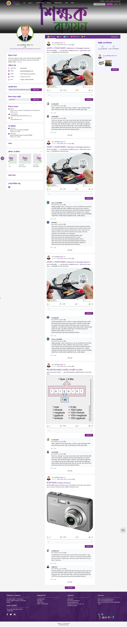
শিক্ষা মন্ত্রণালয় (39, 600)
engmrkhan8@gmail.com (26, 71)
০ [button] (78, 90)
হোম (24, 2)
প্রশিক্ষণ (72, 2)
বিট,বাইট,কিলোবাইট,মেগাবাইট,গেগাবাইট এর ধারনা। (65, 370)
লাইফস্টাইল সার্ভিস (40, 2)
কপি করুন (37, 89)
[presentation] (9, 161)
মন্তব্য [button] (55, 113)
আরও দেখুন (70, 135)
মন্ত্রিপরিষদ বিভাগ (40, 602)
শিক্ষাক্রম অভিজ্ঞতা (58, 2)
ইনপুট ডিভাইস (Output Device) (58, 483)
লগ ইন (110, 4)
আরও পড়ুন (19, 62)
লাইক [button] (51, 113)
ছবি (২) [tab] (67, 36)
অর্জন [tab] (84, 36)
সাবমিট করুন (89, 99)
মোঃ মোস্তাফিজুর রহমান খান (58, 43)
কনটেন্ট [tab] (52, 36)
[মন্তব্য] (69, 95)
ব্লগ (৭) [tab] (60, 36)
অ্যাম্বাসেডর (49, 2)
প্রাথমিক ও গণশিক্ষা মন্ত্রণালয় (42, 603)
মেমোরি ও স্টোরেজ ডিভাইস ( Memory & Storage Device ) (68, 48)
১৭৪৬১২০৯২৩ (23, 68)
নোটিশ (66, 2)
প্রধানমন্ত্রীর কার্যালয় (40, 599)
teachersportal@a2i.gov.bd (107, 599)
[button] (47, 90)
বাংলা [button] (116, 4)
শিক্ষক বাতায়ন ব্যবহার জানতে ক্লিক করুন (15, 609)
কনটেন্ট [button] (30, 2)
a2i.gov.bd (74, 605)
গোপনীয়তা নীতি (10, 610)
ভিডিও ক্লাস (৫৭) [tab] (75, 36)
